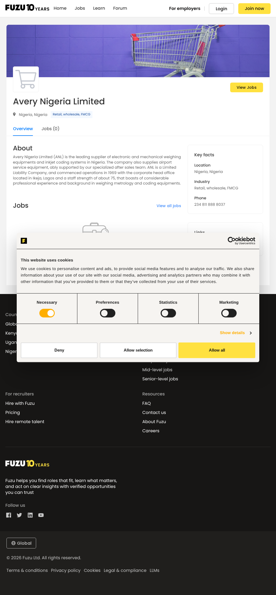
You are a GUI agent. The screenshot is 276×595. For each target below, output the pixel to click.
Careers (150, 431)
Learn (99, 8)
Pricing (12, 413)
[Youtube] (41, 515)
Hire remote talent (24, 422)
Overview (23, 129)
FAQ (146, 403)
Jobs (80, 8)
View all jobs (169, 205)
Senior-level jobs (160, 379)
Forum (120, 8)
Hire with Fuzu (19, 403)
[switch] (107, 313)
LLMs (154, 570)
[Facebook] (8, 515)
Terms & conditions (27, 570)
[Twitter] (19, 515)
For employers (185, 8)
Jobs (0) (51, 129)
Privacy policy (66, 570)
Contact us (154, 413)
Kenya (12, 333)
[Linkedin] (30, 515)
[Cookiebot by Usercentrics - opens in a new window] (231, 241)
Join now (254, 8)
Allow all (217, 350)
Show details (232, 333)
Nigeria (13, 352)
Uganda (14, 342)
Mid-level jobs (157, 370)
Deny (59, 350)
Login (221, 9)
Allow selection (138, 350)
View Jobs (247, 87)
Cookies (92, 570)
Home (60, 8)
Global (12, 324)
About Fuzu (154, 422)
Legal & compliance (125, 570)
